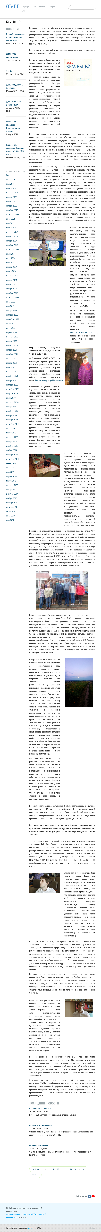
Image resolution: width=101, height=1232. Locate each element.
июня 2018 (10, 467)
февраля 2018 (12, 485)
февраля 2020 (12, 402)
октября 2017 (12, 502)
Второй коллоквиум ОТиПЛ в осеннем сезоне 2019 (15, 37)
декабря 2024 (12, 236)
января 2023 (11, 310)
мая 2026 (10, 184)
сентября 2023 (12, 297)
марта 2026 (11, 188)
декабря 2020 (12, 376)
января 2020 (11, 406)
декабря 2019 (12, 411)
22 (66, 1169)
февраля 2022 (12, 337)
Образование (39, 6)
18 (49, 1169)
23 (71, 1169)
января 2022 (11, 341)
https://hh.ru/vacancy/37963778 (84, 332)
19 (54, 1169)
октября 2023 (12, 293)
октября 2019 (12, 419)
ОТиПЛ (13, 7)
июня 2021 (10, 358)
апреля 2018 (11, 476)
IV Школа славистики (38, 1145)
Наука (52, 6)
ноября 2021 (11, 350)
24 (75, 1169)
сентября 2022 (12, 319)
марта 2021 (11, 367)
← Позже (36, 1169)
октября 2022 (12, 315)
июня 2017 (10, 516)
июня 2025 (10, 219)
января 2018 (11, 489)
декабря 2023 (12, 284)
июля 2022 (10, 323)
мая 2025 (10, 223)
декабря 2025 (12, 201)
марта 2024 (11, 271)
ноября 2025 (11, 206)
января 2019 (11, 441)
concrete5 (32, 1228)
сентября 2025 (12, 214)
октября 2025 (12, 210)
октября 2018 (12, 454)
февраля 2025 (12, 232)
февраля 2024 (12, 275)
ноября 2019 (11, 415)
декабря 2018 (12, 446)
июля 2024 (10, 254)
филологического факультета (19, 1214)
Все (7, 175)
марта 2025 (11, 227)
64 (83, 1169)
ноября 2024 (11, 241)
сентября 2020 (12, 389)
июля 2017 (10, 511)
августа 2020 (12, 393)
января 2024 (11, 280)
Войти (92, 1228)
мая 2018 (10, 472)
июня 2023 (10, 302)
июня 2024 (10, 258)
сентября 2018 (12, 459)
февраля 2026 (12, 192)
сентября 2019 (12, 424)
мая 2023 (10, 306)
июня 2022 (10, 328)
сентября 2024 (12, 249)
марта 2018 (11, 481)
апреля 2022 (11, 332)
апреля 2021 (11, 363)
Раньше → (34, 1175)
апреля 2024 (11, 267)
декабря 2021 (12, 345)
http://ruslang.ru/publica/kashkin (49, 380)
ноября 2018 (11, 450)
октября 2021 (12, 354)
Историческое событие (40, 1108)
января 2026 (11, 197)
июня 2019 (10, 428)
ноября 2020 (11, 380)
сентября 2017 (12, 507)
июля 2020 (11, 398)
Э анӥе (9, 71)
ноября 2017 (11, 498)
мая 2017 (10, 520)
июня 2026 (10, 179)
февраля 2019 (12, 437)
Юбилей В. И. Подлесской (40, 1125)
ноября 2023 (11, 288)
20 (58, 1169)
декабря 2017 (12, 494)
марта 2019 (11, 432)
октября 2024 (12, 245)
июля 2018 (11, 463)
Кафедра (25, 6)
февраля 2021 (12, 371)
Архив (24, 11)
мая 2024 (10, 262)
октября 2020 (12, 385)
